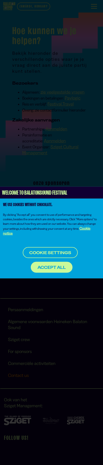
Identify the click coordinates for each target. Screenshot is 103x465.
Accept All (52, 267)
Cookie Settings (50, 252)
